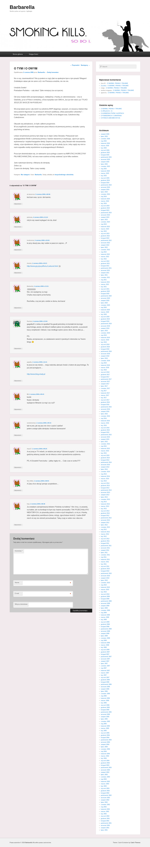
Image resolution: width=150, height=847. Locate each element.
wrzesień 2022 (105, 243)
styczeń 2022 (105, 261)
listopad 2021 (105, 266)
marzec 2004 (105, 756)
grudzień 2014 (105, 458)
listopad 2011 (105, 543)
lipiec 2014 (104, 469)
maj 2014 (104, 474)
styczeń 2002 (105, 816)
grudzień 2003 (105, 763)
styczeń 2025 (105, 178)
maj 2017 (104, 391)
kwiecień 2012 (105, 532)
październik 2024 (106, 185)
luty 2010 (104, 592)
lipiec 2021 (104, 275)
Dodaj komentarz (53, 72)
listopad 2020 (105, 293)
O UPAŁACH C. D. (107, 111)
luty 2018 (104, 370)
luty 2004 (104, 758)
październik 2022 (106, 240)
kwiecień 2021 (105, 282)
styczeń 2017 (105, 400)
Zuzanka (103, 85)
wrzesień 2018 (105, 354)
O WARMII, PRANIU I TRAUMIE (117, 83)
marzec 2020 (105, 312)
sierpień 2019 (105, 328)
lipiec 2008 (104, 636)
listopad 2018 (105, 349)
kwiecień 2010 (105, 587)
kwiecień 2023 (105, 226)
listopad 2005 (105, 710)
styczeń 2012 (105, 539)
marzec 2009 (105, 617)
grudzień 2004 (105, 735)
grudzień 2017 (105, 374)
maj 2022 (104, 252)
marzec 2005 (105, 728)
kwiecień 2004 (105, 754)
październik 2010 (106, 573)
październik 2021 (106, 268)
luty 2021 (104, 286)
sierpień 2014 (105, 467)
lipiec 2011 (104, 552)
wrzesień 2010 (105, 576)
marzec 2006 (105, 700)
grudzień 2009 (105, 596)
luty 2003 (104, 786)
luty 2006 (104, 703)
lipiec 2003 (104, 774)
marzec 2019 (105, 340)
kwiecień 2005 (105, 726)
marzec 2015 (105, 451)
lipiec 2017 (104, 386)
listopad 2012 (105, 515)
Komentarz (19, 551)
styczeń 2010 (105, 594)
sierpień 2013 (105, 495)
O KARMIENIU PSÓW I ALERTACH (112, 113)
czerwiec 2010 (105, 582)
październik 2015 (106, 434)
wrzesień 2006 (105, 686)
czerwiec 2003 (105, 777)
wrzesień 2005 (105, 714)
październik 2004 (106, 740)
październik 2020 (106, 296)
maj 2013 (104, 501)
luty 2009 (104, 619)
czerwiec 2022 (105, 249)
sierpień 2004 (105, 744)
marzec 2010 (105, 589)
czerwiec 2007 (105, 666)
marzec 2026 (105, 145)
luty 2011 (104, 564)
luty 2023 (104, 231)
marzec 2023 (105, 229)
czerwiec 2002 (105, 804)
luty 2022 (104, 259)
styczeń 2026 (105, 150)
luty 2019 (104, 342)
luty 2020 (104, 314)
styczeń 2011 (105, 566)
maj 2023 (104, 224)
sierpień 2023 (105, 217)
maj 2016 (104, 418)
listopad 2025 (105, 155)
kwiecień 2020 (105, 310)
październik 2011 (106, 545)
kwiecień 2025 (105, 171)
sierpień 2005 (105, 716)
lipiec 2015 (104, 441)
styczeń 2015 (105, 455)
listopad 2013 (105, 488)
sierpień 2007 (105, 661)
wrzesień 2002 (105, 797)
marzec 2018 (105, 367)
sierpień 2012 (105, 522)
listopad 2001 (105, 821)
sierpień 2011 (105, 550)
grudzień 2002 (105, 791)
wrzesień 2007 (105, 659)
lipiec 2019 (104, 330)
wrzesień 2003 (105, 770)
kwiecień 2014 (105, 476)
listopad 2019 (105, 321)
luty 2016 (104, 425)
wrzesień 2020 (105, 298)
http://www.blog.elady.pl (36, 374)
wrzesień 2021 (105, 270)
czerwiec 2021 (105, 277)
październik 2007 (106, 656)
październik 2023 (106, 212)
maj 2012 (104, 529)
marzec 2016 (105, 423)
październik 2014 (106, 462)
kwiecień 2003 (105, 781)
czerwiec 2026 (105, 139)
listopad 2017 (105, 377)
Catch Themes (135, 842)
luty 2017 (104, 397)
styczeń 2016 (105, 428)
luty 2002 (104, 814)
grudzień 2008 (105, 624)
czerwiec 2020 (105, 305)
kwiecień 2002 (105, 809)
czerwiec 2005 (105, 721)
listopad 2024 (105, 182)
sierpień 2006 (105, 689)
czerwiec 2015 (105, 444)
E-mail (17, 593)
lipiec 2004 (104, 747)
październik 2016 (106, 407)
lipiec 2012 (104, 525)
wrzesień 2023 (105, 215)
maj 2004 (104, 751)
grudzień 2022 (105, 236)
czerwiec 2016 (105, 416)
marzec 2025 (105, 173)
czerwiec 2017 (105, 388)
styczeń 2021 (105, 289)
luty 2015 (104, 453)
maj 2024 (104, 196)
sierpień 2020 (105, 300)
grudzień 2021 (105, 263)
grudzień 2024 (105, 180)
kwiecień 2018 (105, 365)
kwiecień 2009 (105, 615)
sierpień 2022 (105, 245)
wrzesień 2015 (105, 437)
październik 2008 (106, 629)
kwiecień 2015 (105, 448)
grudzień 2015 (105, 430)
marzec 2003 (105, 784)
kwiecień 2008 (105, 643)
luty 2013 (104, 508)
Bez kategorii (25, 174)
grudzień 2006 (105, 680)
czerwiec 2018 (105, 360)
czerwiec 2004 (105, 749)
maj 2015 (104, 446)
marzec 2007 (105, 673)
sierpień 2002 (105, 800)
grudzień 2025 (105, 152)
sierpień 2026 (105, 134)
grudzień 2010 (105, 569)
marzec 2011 (105, 562)
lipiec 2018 (104, 358)
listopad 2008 (105, 626)
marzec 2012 (105, 534)
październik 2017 (106, 379)
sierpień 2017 (105, 384)
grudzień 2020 (105, 291)
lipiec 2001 (104, 830)
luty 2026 (104, 148)
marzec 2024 (105, 201)
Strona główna (18, 54)
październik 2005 (106, 712)
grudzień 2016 (105, 402)
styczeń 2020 (105, 316)
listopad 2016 (105, 404)
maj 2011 (104, 557)
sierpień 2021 (105, 273)
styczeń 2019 (105, 344)
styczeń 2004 (105, 760)
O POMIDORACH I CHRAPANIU (111, 115)
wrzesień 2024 (105, 187)
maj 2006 (104, 696)
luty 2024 (104, 203)
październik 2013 (106, 490)
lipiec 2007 (104, 663)
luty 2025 (104, 175)
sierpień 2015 (105, 439)
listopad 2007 (105, 654)
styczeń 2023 (105, 233)
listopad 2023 (105, 210)
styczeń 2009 (105, 622)
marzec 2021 (105, 284)
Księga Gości (33, 54)
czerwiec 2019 (105, 333)
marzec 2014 (105, 478)
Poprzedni (75, 65)
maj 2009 (104, 612)
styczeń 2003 (105, 788)
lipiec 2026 (104, 136)
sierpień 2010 (105, 578)
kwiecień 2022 (105, 254)
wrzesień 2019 (105, 326)
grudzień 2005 (105, 707)
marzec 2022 (105, 256)
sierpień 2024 (105, 189)
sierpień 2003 (105, 772)
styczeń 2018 (105, 372)
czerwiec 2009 (105, 610)
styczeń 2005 (105, 733)
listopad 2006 (105, 682)
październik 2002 (106, 795)
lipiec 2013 (104, 497)
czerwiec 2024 (105, 194)
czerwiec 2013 (105, 499)
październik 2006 (106, 684)
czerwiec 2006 (105, 693)
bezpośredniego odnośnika (64, 174)
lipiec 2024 (104, 192)
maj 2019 (104, 335)
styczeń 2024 (105, 206)
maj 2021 (104, 280)
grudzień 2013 (105, 485)
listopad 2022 (105, 238)
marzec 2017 (105, 395)
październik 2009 (106, 601)
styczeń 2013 (105, 511)
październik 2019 (106, 323)
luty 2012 (104, 536)
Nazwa (17, 582)
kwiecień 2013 (105, 504)
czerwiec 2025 (105, 166)
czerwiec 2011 (105, 555)
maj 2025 (104, 169)
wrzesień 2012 (105, 520)
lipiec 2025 (104, 164)
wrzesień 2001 (105, 825)
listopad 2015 (105, 432)
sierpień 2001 (105, 828)
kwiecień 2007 (105, 670)
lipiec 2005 (104, 719)
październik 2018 (106, 351)
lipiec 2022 (104, 247)
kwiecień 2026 (105, 143)
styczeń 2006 (105, 705)
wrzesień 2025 (105, 159)
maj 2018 (104, 363)
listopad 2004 (105, 737)
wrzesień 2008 (105, 631)
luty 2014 (104, 481)
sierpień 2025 (105, 162)
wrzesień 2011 (105, 548)
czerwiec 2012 (105, 527)
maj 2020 (104, 307)
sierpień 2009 (105, 606)
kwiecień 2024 (105, 199)
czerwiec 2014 (105, 471)
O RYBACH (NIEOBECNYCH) (110, 118)
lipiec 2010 (104, 580)
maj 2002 (104, 807)
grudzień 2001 (105, 818)
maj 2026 (104, 141)
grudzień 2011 (105, 541)
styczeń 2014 (105, 483)
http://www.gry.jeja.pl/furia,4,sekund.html (42, 266)
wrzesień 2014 (105, 464)
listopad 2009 (105, 599)
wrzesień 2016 (105, 409)
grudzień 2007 (105, 652)
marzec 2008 (105, 645)
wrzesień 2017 (105, 381)
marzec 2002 (105, 811)
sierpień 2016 (105, 411)
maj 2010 (104, 585)
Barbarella (22, 7)
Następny (85, 65)
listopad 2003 (105, 765)
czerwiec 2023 (105, 222)
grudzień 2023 (105, 208)
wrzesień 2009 (105, 603)
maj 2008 (104, 640)
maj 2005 (104, 724)
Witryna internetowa (21, 604)
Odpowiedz (18, 204)
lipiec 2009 (104, 608)
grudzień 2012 (105, 513)
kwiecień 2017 (105, 393)
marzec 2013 (105, 506)
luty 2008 (104, 647)
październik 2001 (106, 823)
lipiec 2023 (104, 219)
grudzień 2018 (105, 347)
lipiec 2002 (104, 802)
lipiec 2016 (104, 414)
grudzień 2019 (105, 319)
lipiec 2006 (104, 691)
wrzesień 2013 (105, 492)
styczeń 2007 (105, 677)
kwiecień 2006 (105, 698)
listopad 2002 (105, 793)
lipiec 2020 (104, 303)
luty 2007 (104, 675)
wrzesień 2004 (105, 742)
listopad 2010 (105, 571)
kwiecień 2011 (105, 559)
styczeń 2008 (105, 649)
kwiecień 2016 (105, 421)
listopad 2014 (105, 460)
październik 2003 (106, 767)
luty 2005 (104, 730)
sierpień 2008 (105, 633)
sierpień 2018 (105, 356)
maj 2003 (104, 779)
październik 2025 (106, 157)
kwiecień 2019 (105, 337)
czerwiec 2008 (105, 638)
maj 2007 (104, 668)
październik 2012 (106, 518)
